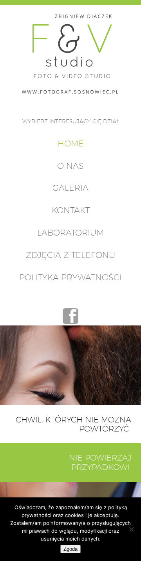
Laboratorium (70, 233)
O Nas (70, 166)
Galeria (70, 188)
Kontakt (71, 210)
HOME (71, 143)
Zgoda (70, 549)
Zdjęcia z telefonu (70, 255)
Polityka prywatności (70, 277)
